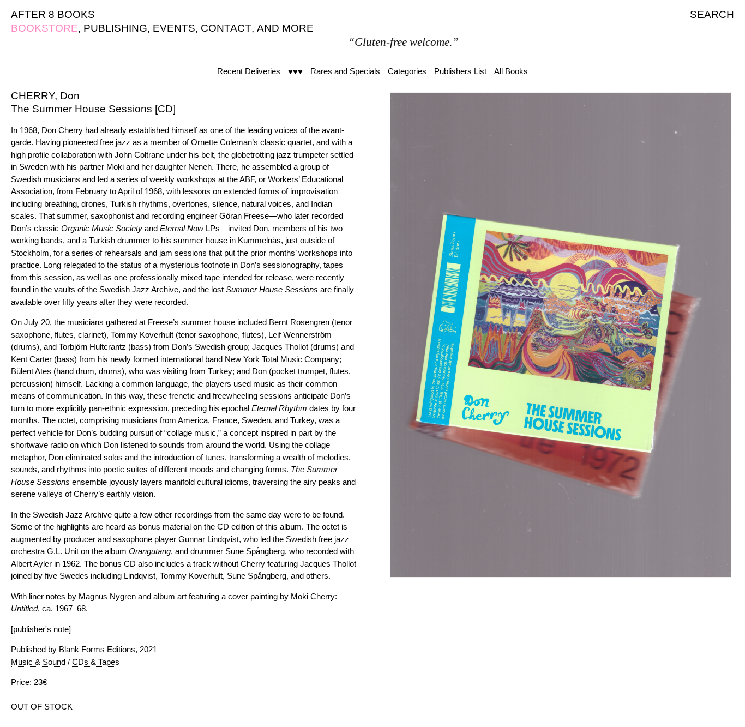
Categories (407, 71)
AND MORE (285, 28)
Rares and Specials (345, 71)
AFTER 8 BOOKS (53, 14)
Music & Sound (38, 661)
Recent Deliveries (248, 71)
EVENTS (174, 28)
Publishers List (460, 71)
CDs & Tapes (95, 661)
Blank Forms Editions (97, 649)
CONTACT (226, 28)
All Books (511, 71)
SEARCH (712, 14)
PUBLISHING (115, 28)
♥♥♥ (295, 71)
